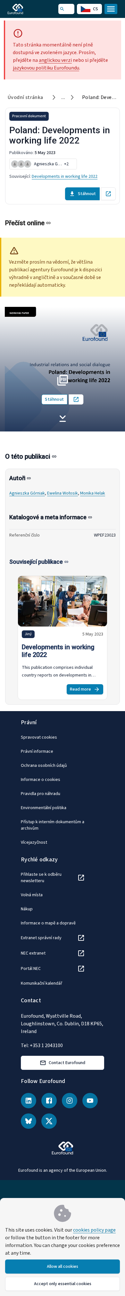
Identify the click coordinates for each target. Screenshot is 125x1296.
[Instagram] (69, 1100)
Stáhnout (87, 194)
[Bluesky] (28, 1121)
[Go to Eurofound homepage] (24, 9)
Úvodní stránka (25, 97)
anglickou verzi (55, 60)
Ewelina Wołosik (62, 493)
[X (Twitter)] (49, 1121)
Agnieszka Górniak (27, 493)
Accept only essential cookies (62, 1284)
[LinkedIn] (28, 1100)
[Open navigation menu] (110, 9)
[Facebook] (49, 1100)
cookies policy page (94, 1230)
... (63, 97)
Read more (80, 689)
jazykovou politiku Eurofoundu (46, 67)
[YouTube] (90, 1100)
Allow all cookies (62, 1266)
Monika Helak (92, 493)
